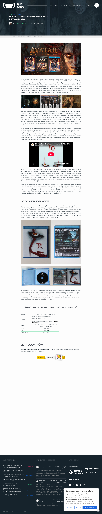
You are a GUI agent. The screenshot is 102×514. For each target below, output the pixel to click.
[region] (81, 499)
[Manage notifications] (98, 510)
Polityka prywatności (29, 511)
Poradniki (30, 480)
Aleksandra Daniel (20, 23)
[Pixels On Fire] (76, 472)
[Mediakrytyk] (92, 472)
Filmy (10, 14)
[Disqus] (51, 385)
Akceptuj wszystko (90, 507)
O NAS (88, 5)
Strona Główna (16, 36)
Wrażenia (30, 471)
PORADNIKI (54, 5)
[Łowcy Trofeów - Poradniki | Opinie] (13, 5)
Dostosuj (69, 507)
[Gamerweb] (92, 468)
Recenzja (30, 466)
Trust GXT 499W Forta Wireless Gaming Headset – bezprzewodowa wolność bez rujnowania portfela (13, 490)
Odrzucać (78, 507)
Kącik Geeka (17, 14)
